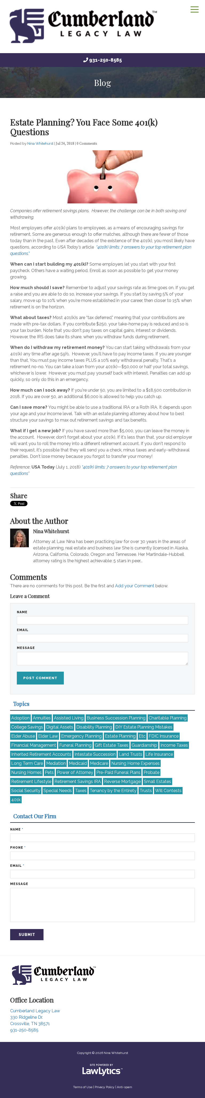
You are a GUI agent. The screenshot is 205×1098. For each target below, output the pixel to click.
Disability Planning (94, 727)
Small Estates (157, 781)
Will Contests (168, 790)
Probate (151, 772)
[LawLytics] (102, 1070)
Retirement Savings (77, 781)
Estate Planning (120, 736)
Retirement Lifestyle (31, 781)
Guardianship (144, 745)
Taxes (80, 790)
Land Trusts (130, 754)
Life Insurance (159, 754)
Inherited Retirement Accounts (41, 754)
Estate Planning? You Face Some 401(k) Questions (84, 126)
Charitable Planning (168, 718)
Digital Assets (59, 727)
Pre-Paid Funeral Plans (118, 772)
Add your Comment (134, 585)
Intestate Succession (95, 754)
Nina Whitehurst (40, 143)
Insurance (164, 736)
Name (22, 612)
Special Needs (58, 790)
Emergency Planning (81, 736)
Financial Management (33, 745)
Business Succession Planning (116, 718)
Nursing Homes (26, 772)
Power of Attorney (75, 772)
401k (16, 799)
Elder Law (48, 736)
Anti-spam (124, 1087)
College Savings (27, 727)
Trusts (146, 790)
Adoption (20, 718)
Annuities (42, 718)
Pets (49, 772)
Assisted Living (69, 718)
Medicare (99, 763)
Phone (18, 847)
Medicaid (78, 763)
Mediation (56, 763)
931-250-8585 (105, 60)
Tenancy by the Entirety (113, 790)
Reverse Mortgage (122, 781)
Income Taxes (174, 745)
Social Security (25, 790)
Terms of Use (82, 1087)
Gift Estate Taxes (111, 745)
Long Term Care (27, 763)
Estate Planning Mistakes (143, 727)
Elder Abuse (23, 736)
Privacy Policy (105, 1087)
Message (26, 648)
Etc (142, 736)
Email (23, 630)
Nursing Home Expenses (135, 763)
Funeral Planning (75, 745)
